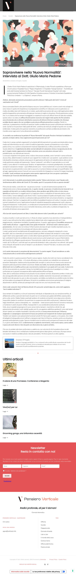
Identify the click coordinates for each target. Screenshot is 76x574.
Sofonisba (43, 559)
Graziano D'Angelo (16, 81)
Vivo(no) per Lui (10, 407)
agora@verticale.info (9, 531)
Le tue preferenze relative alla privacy (46, 572)
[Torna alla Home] (8, 5)
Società (24, 81)
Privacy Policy (53, 559)
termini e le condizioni (18, 471)
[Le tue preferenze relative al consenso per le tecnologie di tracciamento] (73, 571)
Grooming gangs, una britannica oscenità (22, 433)
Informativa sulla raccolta (20, 572)
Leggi (4, 385)
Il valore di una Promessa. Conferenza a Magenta (26, 381)
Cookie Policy (62, 559)
